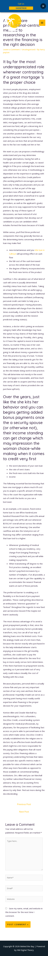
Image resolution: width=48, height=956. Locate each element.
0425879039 (21, 8)
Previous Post (24, 804)
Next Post (24, 811)
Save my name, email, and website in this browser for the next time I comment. (24, 912)
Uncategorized (28, 49)
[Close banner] (43, 6)
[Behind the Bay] (12, 22)
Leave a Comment (11, 49)
